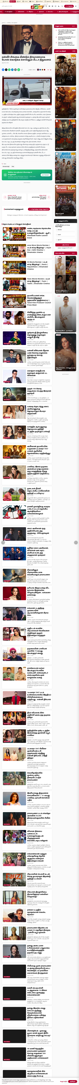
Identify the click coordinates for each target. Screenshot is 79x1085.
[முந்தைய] (3, 542)
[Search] (62, 6)
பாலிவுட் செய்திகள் (12, 22)
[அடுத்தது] (76, 542)
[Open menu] (75, 6)
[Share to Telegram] (12, 69)
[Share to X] (6, 69)
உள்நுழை (70, 6)
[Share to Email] (15, 69)
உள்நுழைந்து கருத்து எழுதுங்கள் (40, 209)
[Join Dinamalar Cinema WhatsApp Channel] (55, 6)
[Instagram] (52, 6)
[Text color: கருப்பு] (38, 69)
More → (74, 26)
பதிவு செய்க (65, 245)
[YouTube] (49, 6)
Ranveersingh (6, 166)
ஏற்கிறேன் (72, 1081)
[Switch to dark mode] (58, 6)
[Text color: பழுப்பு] (42, 69)
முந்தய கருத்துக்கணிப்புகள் (65, 248)
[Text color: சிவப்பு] (44, 69)
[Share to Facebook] (3, 69)
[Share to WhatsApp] (9, 69)
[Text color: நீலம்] (40, 69)
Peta (13, 166)
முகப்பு (3, 22)
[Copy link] (22, 69)
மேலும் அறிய (63, 1081)
